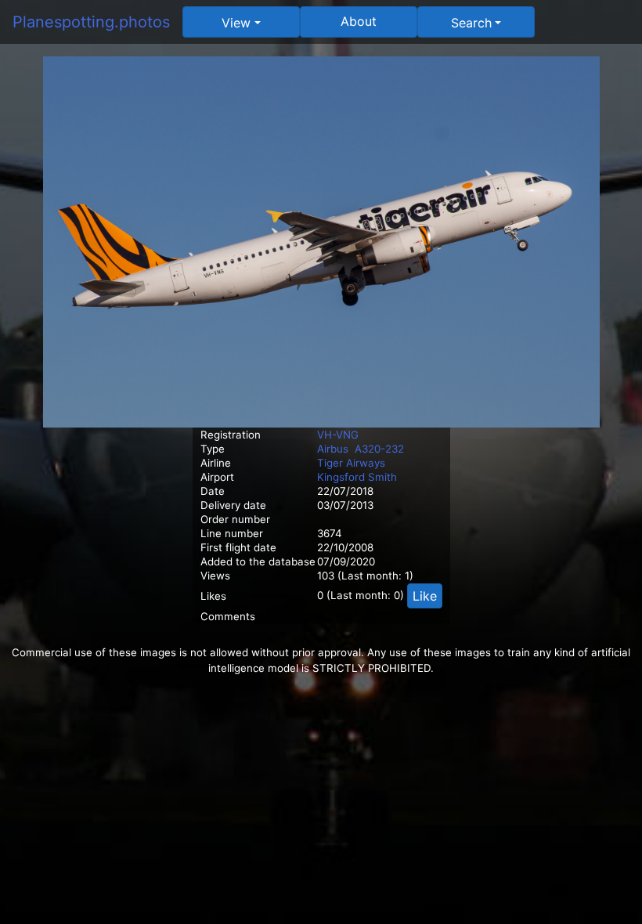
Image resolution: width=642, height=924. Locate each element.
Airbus (332, 448)
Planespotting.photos (91, 22)
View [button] (236, 23)
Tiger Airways (351, 463)
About (359, 21)
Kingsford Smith (357, 477)
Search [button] (471, 23)
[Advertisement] (321, 786)
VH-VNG (338, 434)
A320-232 (379, 448)
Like (425, 596)
